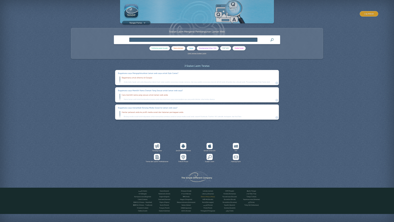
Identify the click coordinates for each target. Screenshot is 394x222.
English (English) (164, 197)
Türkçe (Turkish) (251, 197)
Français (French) (164, 208)
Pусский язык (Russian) (230, 197)
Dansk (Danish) (164, 191)
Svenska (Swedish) (229, 208)
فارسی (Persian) (208, 205)
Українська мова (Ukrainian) (251, 199)
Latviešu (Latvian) (208, 191)
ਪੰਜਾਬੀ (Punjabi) (229, 191)
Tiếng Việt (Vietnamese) (251, 205)
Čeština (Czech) (142, 211)
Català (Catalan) (142, 199)
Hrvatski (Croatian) (142, 208)
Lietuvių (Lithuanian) (208, 194)
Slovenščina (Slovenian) (230, 202)
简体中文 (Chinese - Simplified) (142, 202)
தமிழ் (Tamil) (229, 211)
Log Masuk (369, 14)
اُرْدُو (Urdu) (251, 202)
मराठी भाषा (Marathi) (208, 199)
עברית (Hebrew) (186, 194)
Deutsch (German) (164, 211)
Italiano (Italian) (186, 205)
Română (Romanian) (230, 194)
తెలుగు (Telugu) (251, 191)
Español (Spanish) (229, 205)
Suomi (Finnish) (164, 205)
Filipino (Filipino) (164, 202)
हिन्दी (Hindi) (186, 197)
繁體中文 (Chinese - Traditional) (142, 205)
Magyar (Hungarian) (186, 199)
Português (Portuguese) (208, 211)
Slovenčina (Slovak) (230, 199)
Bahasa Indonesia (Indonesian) (186, 202)
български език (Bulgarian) (142, 197)
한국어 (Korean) (186, 211)
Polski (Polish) (208, 208)
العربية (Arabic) (142, 191)
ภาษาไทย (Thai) (251, 194)
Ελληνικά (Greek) (186, 191)
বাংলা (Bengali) (143, 194)
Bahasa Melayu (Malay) (208, 197)
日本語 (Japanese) (186, 208)
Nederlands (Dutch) (164, 194)
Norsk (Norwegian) (208, 202)
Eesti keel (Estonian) (164, 199)
